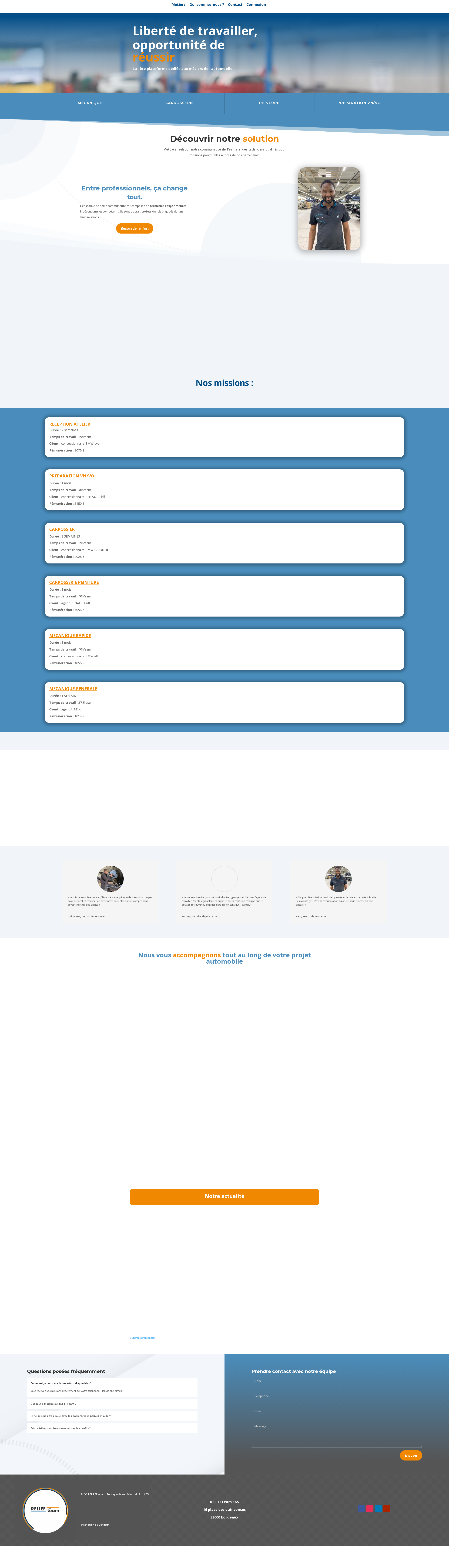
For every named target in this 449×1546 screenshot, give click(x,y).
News (193, 1226)
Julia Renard (144, 1226)
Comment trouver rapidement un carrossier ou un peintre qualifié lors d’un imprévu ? (200, 1305)
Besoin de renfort (297, 51)
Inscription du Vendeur (95, 1524)
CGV (146, 1494)
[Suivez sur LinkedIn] (378, 1508)
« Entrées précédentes (143, 1337)
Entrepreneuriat (180, 1226)
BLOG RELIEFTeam (92, 1494)
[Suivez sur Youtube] (386, 1508)
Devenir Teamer (297, 38)
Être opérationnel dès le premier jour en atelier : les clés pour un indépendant (194, 1221)
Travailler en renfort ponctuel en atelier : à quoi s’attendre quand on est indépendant (200, 1263)
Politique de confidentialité (123, 1494)
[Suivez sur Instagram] (369, 1508)
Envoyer (411, 1455)
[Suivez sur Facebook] (361, 1508)
